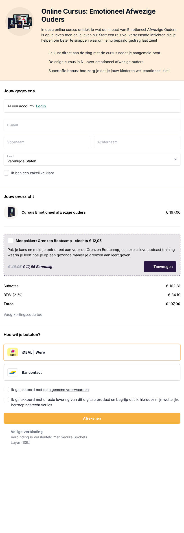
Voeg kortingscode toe (23, 314)
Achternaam (105, 139)
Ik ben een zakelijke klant (32, 173)
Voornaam (13, 139)
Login (41, 106)
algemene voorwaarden (69, 389)
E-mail (11, 122)
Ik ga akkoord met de (50, 389)
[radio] (92, 352)
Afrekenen (92, 418)
